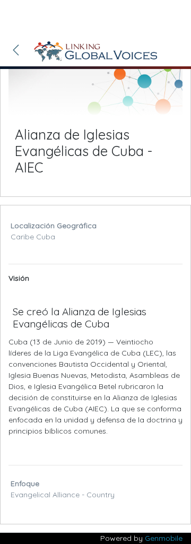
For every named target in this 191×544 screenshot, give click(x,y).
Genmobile (164, 538)
